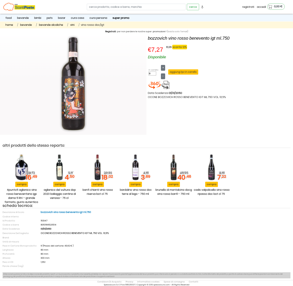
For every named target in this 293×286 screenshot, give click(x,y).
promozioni (159, 31)
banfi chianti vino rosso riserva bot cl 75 (98, 192)
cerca (193, 7)
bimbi (37, 18)
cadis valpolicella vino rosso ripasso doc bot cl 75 (212, 192)
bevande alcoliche (51, 25)
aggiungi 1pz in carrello (183, 72)
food (8, 18)
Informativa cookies (148, 281)
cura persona (98, 18)
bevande (23, 18)
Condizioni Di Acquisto (109, 281)
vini (72, 25)
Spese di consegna (174, 281)
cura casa (77, 18)
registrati (248, 7)
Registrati (110, 31)
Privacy (129, 281)
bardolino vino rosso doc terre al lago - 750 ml (136, 192)
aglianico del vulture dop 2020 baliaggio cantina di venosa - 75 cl (59, 194)
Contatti (193, 281)
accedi (261, 7)
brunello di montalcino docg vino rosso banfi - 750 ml (173, 192)
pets (50, 18)
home (9, 25)
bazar (61, 18)
